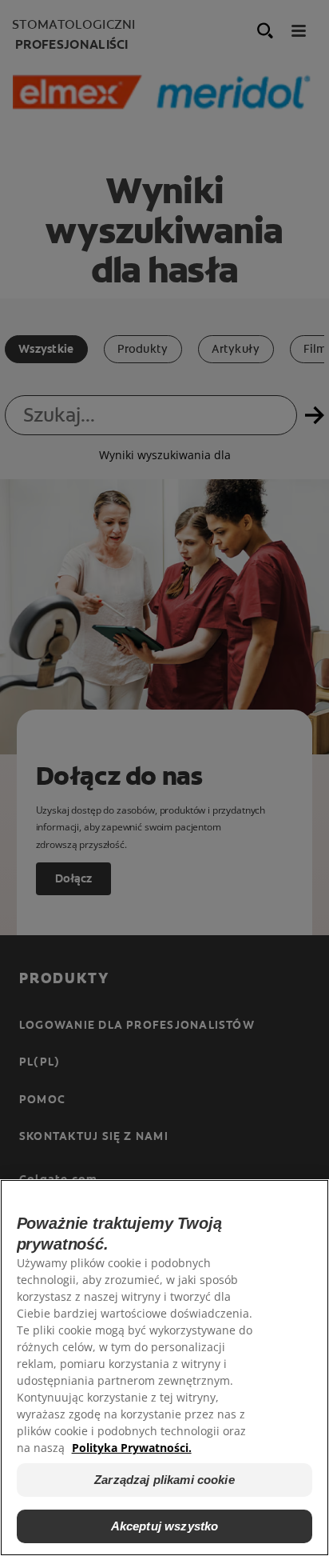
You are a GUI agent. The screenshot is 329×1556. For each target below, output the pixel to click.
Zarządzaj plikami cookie (164, 1479)
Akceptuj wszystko (165, 1526)
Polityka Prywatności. (132, 1447)
